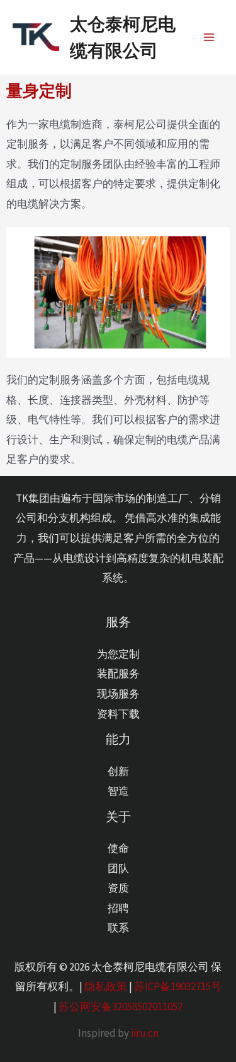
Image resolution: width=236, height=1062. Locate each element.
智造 (118, 791)
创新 (118, 771)
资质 (118, 888)
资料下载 (118, 714)
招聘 (118, 908)
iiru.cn (145, 1033)
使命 (118, 848)
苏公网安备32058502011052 (121, 1006)
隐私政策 (105, 986)
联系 (118, 928)
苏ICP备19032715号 (178, 986)
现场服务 (118, 694)
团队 (118, 868)
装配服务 (118, 673)
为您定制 (118, 654)
